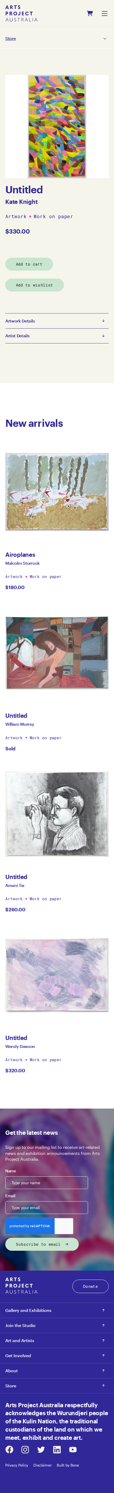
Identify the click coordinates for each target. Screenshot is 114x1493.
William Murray (19, 724)
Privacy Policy (16, 1465)
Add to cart (29, 264)
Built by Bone (68, 1465)
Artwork (16, 216)
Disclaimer (42, 1465)
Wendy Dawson (20, 1046)
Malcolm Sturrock (22, 563)
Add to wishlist (34, 285)
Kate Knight (21, 201)
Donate (90, 1286)
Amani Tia (14, 885)
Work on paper (53, 216)
